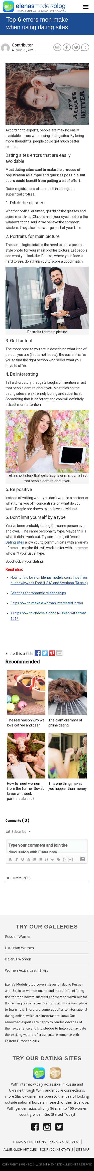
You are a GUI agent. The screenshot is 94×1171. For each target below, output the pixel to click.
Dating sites (15, 542)
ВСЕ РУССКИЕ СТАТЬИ (56, 1149)
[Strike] (28, 860)
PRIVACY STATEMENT (64, 1142)
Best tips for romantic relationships (38, 593)
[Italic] (16, 860)
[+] (70, 859)
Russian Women (18, 936)
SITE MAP (83, 1149)
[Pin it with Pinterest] (51, 653)
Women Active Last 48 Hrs (26, 970)
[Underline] (22, 860)
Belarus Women (18, 959)
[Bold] (10, 860)
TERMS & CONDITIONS (29, 1142)
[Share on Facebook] (36, 653)
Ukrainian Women (19, 947)
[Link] (58, 860)
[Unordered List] (40, 860)
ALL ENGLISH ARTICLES (20, 1149)
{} (64, 859)
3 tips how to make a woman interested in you (47, 603)
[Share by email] (58, 653)
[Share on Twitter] (44, 653)
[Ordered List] (34, 860)
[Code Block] (52, 860)
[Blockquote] (46, 860)
